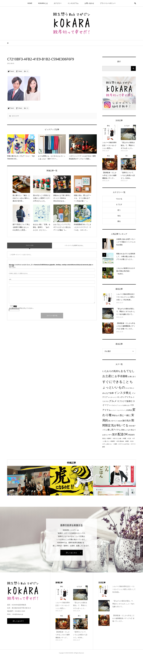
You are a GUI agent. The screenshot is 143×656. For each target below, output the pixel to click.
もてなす (119, 204)
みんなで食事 (108, 393)
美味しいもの (126, 430)
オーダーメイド (112, 397)
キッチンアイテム (124, 397)
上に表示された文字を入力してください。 (21, 308)
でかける (119, 199)
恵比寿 (120, 421)
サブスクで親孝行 (124, 401)
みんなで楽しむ (129, 388)
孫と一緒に (125, 415)
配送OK (123, 434)
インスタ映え (122, 392)
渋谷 (130, 426)
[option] (28, 481)
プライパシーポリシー (108, 3)
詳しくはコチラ (18, 621)
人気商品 (129, 410)
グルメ (113, 401)
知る (119, 216)
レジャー (113, 410)
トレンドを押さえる (123, 405)
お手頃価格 (121, 376)
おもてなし (128, 370)
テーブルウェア (113, 405)
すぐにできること (115, 382)
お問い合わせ (89, 3)
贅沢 (114, 434)
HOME (29, 3)
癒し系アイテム (114, 430)
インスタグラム (73, 3)
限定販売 (131, 435)
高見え (104, 438)
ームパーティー (121, 410)
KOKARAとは (43, 3)
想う (119, 210)
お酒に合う (132, 376)
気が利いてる (119, 425)
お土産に (108, 376)
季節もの (115, 415)
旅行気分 (126, 420)
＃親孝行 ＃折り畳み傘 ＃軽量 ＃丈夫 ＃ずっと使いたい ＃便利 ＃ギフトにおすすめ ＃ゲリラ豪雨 (119, 444)
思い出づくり (113, 421)
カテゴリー (58, 3)
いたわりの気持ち (111, 371)
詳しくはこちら (71, 553)
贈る (119, 221)
